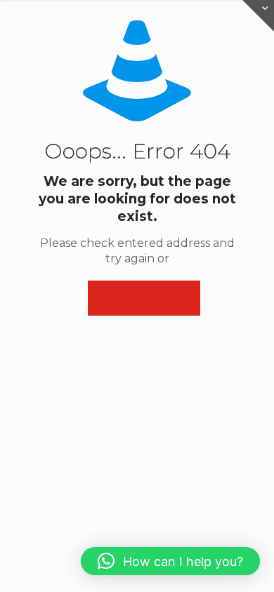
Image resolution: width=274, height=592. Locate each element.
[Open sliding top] (258, 16)
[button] (170, 561)
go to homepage (144, 298)
